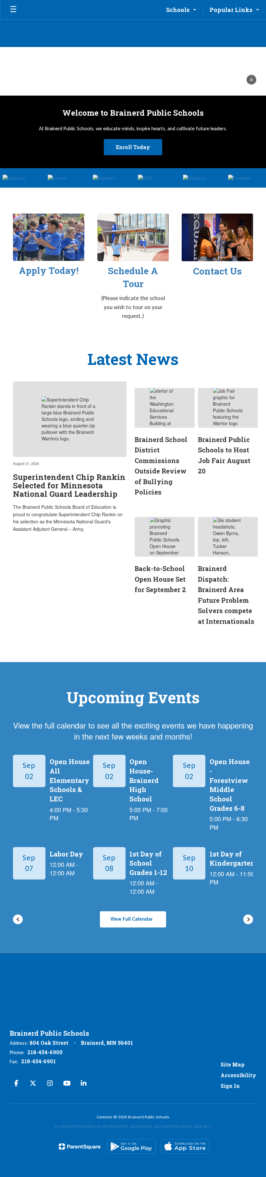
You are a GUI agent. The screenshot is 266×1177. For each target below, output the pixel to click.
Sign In (230, 1085)
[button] (181, 9)
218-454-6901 (38, 1061)
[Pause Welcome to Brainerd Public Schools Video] (251, 80)
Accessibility (238, 1075)
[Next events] (248, 919)
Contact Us (217, 271)
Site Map (233, 1064)
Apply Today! (49, 270)
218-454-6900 (45, 1052)
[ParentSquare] (79, 1146)
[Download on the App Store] (185, 1146)
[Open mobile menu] (13, 9)
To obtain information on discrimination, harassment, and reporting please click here (133, 1126)
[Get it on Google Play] (131, 1146)
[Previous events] (18, 919)
